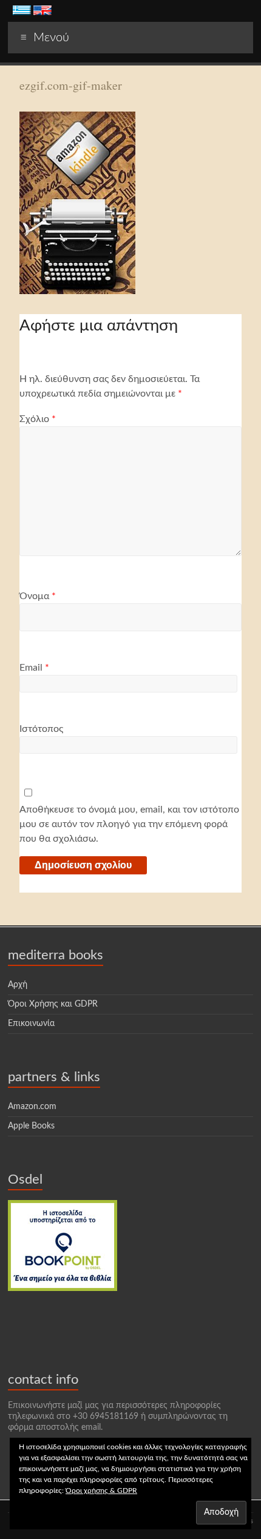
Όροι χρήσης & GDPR (101, 1490)
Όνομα (37, 596)
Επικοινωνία (31, 1023)
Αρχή (17, 985)
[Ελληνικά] (22, 11)
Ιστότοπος (41, 729)
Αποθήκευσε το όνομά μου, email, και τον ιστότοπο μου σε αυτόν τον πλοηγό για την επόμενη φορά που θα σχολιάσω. (129, 824)
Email (34, 667)
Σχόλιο (37, 419)
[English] (42, 11)
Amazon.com (32, 1106)
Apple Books (31, 1126)
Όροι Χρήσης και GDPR (53, 1004)
